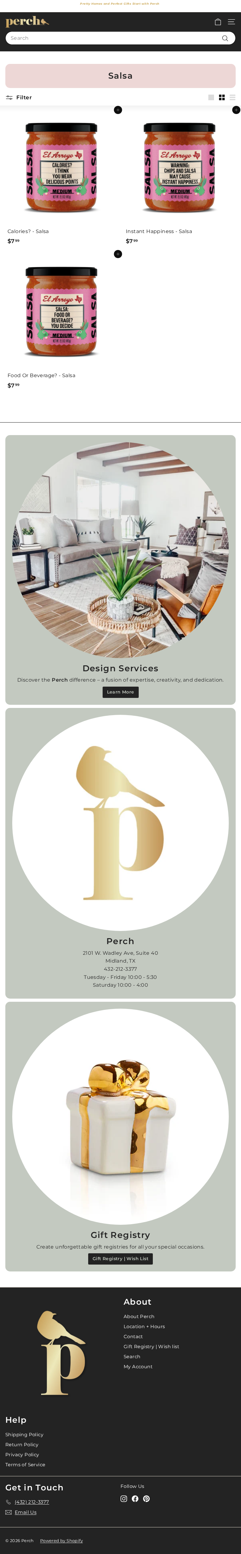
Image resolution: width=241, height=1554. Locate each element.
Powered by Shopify (61, 1540)
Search (132, 1356)
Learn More (120, 692)
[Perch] (120, 823)
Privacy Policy (22, 1455)
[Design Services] (120, 550)
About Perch (139, 1316)
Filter (23, 97)
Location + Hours (144, 1326)
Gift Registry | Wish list (151, 1346)
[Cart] (218, 21)
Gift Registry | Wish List (120, 1258)
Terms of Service (25, 1465)
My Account (138, 1366)
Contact (133, 1336)
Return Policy (21, 1444)
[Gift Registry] (120, 1117)
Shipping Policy (24, 1434)
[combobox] (120, 38)
